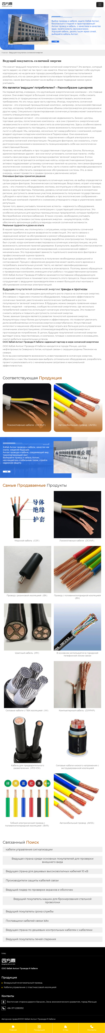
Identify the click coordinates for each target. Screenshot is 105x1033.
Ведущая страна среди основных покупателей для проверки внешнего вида (52, 860)
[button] (97, 407)
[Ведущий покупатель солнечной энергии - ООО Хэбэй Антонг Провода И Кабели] (52, 962)
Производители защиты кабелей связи (32, 880)
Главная (5, 53)
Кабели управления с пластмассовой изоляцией (30, 987)
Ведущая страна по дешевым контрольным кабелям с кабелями (49, 929)
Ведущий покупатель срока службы (30, 911)
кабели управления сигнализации (29, 849)
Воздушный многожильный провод (23, 983)
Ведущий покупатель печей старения (31, 939)
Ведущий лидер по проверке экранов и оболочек (39, 889)
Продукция (39, 1028)
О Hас (65, 1028)
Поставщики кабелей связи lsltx (27, 920)
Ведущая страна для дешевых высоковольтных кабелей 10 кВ (47, 871)
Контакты (91, 1028)
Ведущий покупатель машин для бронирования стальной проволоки (52, 900)
